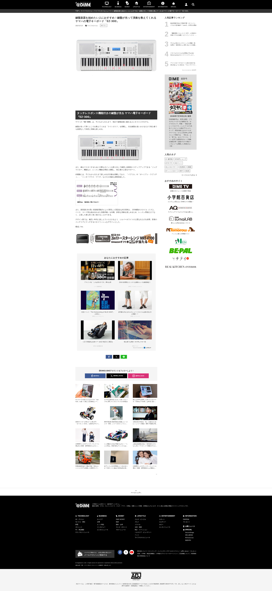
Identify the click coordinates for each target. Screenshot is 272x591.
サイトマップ (152, 551)
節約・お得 (119, 524)
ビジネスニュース (102, 530)
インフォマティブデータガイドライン (168, 551)
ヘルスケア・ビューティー (143, 532)
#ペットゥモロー (171, 171)
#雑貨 (189, 167)
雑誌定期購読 (150, 553)
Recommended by (138, 347)
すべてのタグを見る (188, 175)
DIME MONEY (120, 519)
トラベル (137, 524)
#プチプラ (169, 163)
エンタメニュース (164, 527)
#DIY (181, 171)
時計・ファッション (141, 530)
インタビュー (101, 527)
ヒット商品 (100, 524)
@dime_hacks (140, 375)
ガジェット (78, 527)
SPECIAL (188, 530)
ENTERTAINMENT (168, 516)
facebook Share (109, 357)
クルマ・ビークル (140, 519)
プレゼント (186, 522)
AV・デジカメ (79, 519)
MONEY (121, 516)
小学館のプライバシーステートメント (167, 553)
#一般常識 (169, 159)
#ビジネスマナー (171, 167)
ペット (137, 535)
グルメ (137, 522)
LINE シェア (124, 357)
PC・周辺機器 (79, 530)
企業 (98, 522)
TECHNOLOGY (83, 516)
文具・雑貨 (138, 527)
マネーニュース (121, 530)
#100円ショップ (180, 159)
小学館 (143, 553)
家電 (76, 524)
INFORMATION (191, 516)
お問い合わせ (184, 551)
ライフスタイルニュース (103, 11)
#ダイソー (178, 163)
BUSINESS (103, 516)
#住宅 (187, 171)
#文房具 (182, 167)
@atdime (96, 375)
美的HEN (188, 540)
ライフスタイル (86, 11)
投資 (117, 522)
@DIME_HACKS (118, 375)
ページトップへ (136, 493)
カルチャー (162, 522)
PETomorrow (189, 537)
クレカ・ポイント (121, 527)
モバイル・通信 (80, 522)
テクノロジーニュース (82, 532)
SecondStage (189, 532)
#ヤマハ (103, 25)
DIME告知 (186, 519)
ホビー (161, 524)
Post (116, 357)
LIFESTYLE (141, 516)
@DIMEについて (142, 551)
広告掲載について (184, 553)
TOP (77, 11)
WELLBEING (189, 535)
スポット (162, 519)
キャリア (100, 519)
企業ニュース (190, 526)
